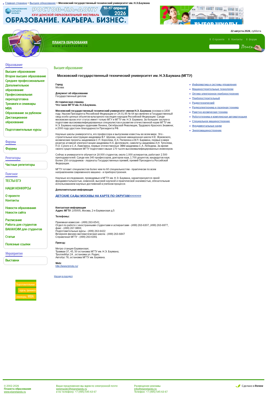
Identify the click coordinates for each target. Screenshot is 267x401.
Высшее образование (43, 3)
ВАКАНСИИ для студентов (23, 229)
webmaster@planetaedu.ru (71, 388)
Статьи (10, 237)
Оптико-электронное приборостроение (215, 93)
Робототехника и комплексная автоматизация (219, 116)
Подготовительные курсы (23, 130)
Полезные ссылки (17, 244)
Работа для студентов (21, 224)
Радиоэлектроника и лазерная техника (215, 107)
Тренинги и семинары (20, 104)
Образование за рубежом (23, 113)
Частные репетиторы (20, 165)
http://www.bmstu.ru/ (66, 266)
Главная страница (16, 3)
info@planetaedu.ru (145, 388)
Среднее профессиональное (25, 81)
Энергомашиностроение (207, 130)
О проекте (12, 196)
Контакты (12, 200)
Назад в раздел (63, 276)
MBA (8, 108)
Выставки (12, 260)
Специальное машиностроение (211, 121)
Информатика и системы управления (214, 84)
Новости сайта (15, 212)
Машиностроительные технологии (212, 89)
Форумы (11, 149)
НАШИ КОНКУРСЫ (18, 188)
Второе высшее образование (25, 76)
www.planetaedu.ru (15, 391)
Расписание (13, 220)
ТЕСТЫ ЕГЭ (13, 181)
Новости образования (20, 208)
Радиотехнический (203, 102)
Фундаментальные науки (207, 125)
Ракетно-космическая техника (210, 112)
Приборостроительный (206, 98)
